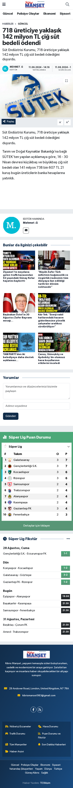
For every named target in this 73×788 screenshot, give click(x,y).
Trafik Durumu (17, 733)
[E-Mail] (26, 230)
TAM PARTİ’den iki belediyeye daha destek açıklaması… (18, 357)
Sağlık (44, 772)
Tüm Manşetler (18, 744)
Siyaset (65, 13)
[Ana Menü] (4, 4)
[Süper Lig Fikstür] (68, 538)
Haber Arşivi (17, 751)
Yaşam (39, 768)
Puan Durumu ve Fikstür (49, 735)
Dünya (48, 768)
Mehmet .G (30, 222)
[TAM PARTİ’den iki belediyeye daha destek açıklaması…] (19, 342)
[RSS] (40, 710)
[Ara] (67, 4)
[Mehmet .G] (11, 225)
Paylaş (10, 121)
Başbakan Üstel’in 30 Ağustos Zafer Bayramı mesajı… (17, 317)
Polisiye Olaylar (28, 13)
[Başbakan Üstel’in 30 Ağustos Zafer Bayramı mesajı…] (19, 302)
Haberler (7, 24)
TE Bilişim (45, 783)
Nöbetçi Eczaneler (20, 726)
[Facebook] (33, 710)
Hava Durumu (50, 726)
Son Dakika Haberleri (54, 744)
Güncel (8, 13)
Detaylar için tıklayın (36, 525)
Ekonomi (49, 13)
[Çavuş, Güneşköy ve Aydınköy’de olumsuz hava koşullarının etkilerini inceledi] (54, 342)
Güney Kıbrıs (32, 772)
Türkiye (58, 768)
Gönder (10, 416)
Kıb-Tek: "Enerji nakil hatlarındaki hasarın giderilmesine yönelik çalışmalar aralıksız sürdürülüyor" (51, 320)
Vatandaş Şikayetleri (21, 768)
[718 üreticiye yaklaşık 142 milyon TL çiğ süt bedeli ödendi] (36, 95)
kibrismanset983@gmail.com (38, 695)
